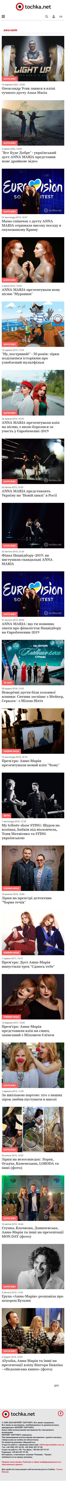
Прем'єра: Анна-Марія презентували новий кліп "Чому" (30, 762)
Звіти (7, 816)
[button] (53, 16)
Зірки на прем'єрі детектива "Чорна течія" (27, 900)
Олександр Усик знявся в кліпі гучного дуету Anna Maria (28, 90)
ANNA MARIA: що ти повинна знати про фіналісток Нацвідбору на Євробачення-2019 (31, 628)
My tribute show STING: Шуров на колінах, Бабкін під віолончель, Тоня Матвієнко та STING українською (31, 831)
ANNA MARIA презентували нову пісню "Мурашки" (31, 291)
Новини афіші (11, 751)
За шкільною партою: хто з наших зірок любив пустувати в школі (32, 1097)
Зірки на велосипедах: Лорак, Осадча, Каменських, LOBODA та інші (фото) (30, 1163)
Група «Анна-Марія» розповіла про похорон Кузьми (32, 1298)
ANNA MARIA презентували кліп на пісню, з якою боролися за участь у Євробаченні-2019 (30, 426)
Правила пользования (12, 1462)
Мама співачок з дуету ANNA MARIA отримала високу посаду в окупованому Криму (31, 225)
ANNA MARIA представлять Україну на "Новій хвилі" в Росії (29, 493)
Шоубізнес (10, 79)
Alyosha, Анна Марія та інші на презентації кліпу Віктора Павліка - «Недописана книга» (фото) (32, 1364)
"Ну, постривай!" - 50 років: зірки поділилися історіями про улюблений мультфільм (30, 358)
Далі (56, 1385)
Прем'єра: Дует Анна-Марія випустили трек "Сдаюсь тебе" (28, 964)
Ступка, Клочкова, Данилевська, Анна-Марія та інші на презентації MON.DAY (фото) (33, 1232)
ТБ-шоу (8, 683)
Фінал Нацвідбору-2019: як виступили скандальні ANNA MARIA (27, 559)
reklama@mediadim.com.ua (51, 1445)
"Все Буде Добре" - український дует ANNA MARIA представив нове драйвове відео (29, 156)
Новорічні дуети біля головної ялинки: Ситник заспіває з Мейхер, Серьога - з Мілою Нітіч (33, 696)
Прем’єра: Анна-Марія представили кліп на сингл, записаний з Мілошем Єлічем (28, 1030)
